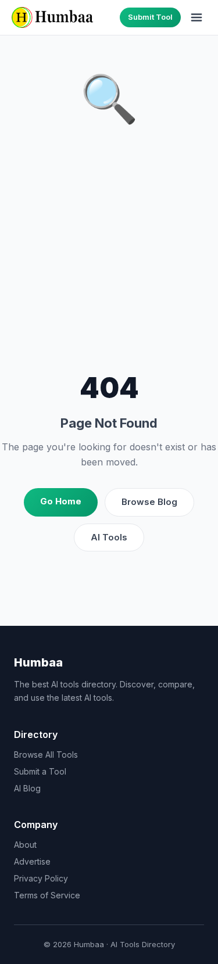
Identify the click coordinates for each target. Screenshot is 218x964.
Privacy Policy (41, 878)
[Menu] (196, 17)
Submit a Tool (40, 771)
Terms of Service (47, 895)
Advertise (32, 861)
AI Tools (109, 537)
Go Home (60, 501)
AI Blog (27, 788)
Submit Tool (150, 16)
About (25, 845)
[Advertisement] (109, 251)
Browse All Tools (46, 754)
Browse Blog (149, 501)
